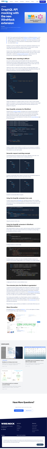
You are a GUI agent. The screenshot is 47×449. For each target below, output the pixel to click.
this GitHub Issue (32, 299)
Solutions (16, 1)
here (25, 40)
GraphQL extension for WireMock (30, 38)
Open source (34, 428)
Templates (18, 428)
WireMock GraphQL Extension (23, 53)
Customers (22, 1)
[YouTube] (4, 429)
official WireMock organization (34, 291)
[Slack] (1, 429)
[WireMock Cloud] (4, 1)
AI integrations (19, 426)
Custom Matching (34, 117)
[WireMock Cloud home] (7, 423)
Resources (27, 1)
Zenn (25, 310)
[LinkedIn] (3, 429)
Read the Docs (29, 410)
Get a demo (43, 1)
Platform (11, 1)
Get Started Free (18, 410)
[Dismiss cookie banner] (43, 438)
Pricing (32, 1)
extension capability (17, 111)
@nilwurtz (26, 37)
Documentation (34, 425)
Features (18, 425)
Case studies (34, 426)
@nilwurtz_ (36, 37)
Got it (40, 444)
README (20, 200)
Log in (37, 1)
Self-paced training (35, 430)
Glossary (33, 431)
